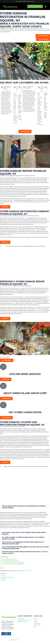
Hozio (37, 637)
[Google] (6, 633)
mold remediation (38, 310)
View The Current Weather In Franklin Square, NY (13, 563)
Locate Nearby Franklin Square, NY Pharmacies (13, 562)
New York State (27, 570)
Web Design (28, 637)
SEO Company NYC (14, 639)
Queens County (19, 570)
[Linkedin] (9, 633)
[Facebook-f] (3, 633)
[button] (45, 6)
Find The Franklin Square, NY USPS (10, 560)
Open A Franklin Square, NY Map (9, 559)
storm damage (45, 28)
